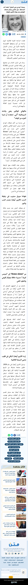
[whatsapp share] (3, 34)
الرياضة (12, 558)
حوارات (9, 565)
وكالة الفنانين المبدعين (14, 461)
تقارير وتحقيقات (20, 560)
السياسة (8, 558)
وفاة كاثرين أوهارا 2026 (14, 439)
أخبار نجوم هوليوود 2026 (14, 453)
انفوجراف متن (14, 562)
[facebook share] (10, 34)
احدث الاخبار (22, 558)
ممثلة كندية (8, 458)
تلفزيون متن (17, 558)
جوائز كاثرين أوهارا (14, 450)
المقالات (5, 560)
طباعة (22, 37)
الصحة (4, 562)
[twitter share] (6, 34)
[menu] (12, 1)
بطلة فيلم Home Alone (14, 441)
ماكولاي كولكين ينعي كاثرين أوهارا (14, 444)
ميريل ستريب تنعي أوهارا (14, 456)
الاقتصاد (3, 558)
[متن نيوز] (24, 1)
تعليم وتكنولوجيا (15, 565)
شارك (13, 34)
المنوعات (9, 562)
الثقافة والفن (5, 31)
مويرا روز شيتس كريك (14, 447)
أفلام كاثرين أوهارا (18, 458)
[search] (2, 1)
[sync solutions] (14, 583)
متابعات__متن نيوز (20, 34)
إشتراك (11, 577)
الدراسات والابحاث (11, 560)
